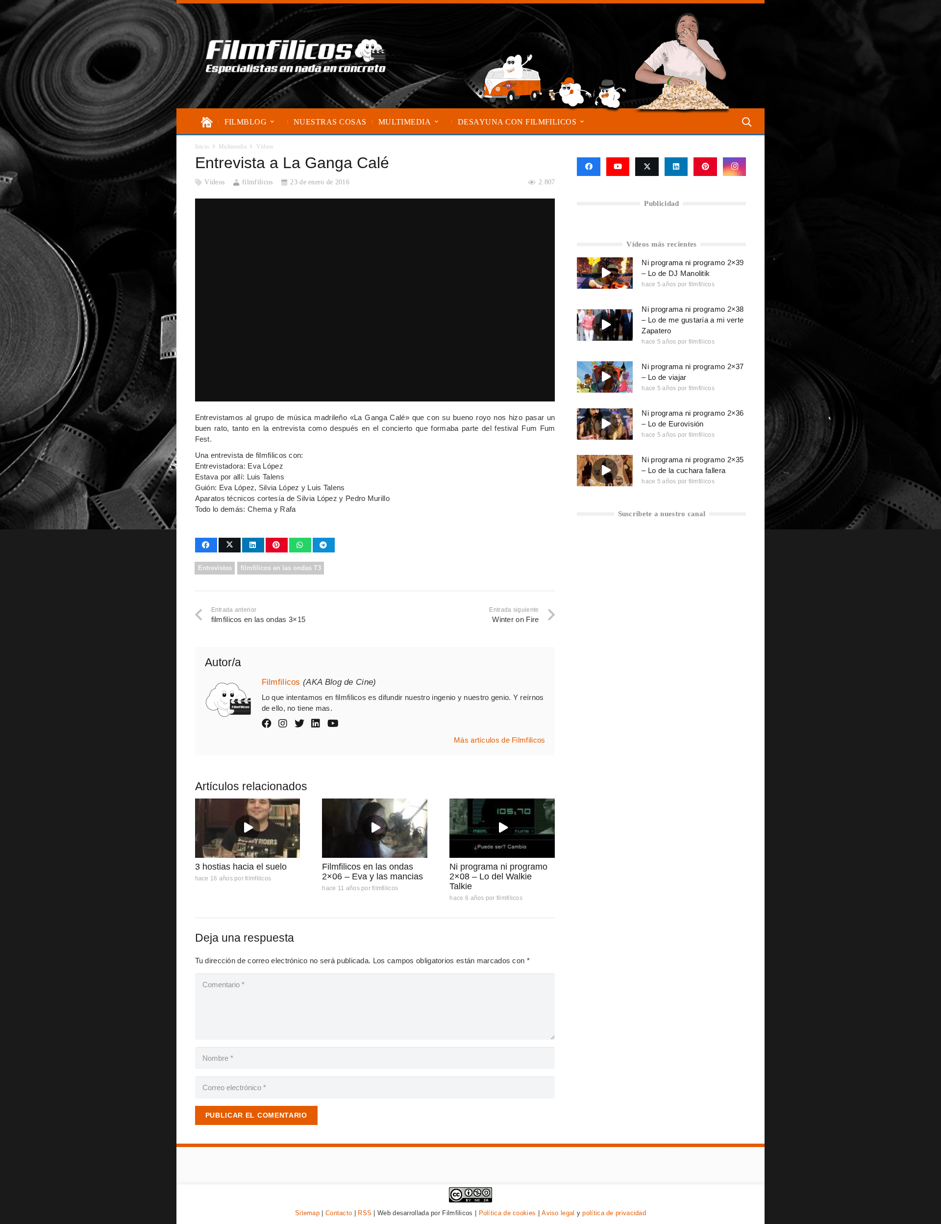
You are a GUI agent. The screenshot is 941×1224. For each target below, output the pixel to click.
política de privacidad (614, 1213)
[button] (272, 122)
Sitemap (307, 1213)
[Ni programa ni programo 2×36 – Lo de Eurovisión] (605, 424)
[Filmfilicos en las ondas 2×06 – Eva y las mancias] (374, 828)
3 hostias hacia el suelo (241, 867)
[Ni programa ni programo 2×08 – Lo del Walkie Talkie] (502, 828)
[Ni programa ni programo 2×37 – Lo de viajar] (605, 377)
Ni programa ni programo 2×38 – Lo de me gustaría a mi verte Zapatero (692, 320)
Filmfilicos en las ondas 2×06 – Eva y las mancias (372, 871)
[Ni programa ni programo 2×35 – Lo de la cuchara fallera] (605, 470)
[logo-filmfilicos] (296, 56)
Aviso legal (558, 1213)
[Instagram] (734, 166)
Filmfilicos (281, 681)
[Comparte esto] (206, 545)
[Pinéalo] (277, 545)
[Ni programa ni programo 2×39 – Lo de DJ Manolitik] (605, 273)
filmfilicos (257, 182)
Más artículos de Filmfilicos (499, 740)
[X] (647, 166)
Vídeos (214, 182)
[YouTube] (618, 166)
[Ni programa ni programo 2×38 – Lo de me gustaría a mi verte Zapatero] (605, 325)
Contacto (338, 1213)
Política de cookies (507, 1213)
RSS (364, 1213)
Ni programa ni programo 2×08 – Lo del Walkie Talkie (498, 876)
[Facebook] (588, 166)
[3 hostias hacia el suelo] (247, 828)
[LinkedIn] (676, 166)
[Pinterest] (705, 166)
